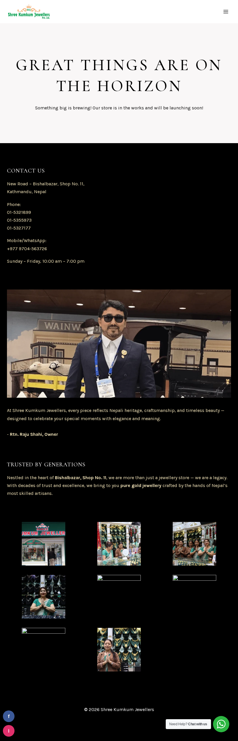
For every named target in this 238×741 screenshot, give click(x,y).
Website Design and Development (113, 726)
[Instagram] (64, 726)
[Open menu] (225, 11)
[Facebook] (43, 726)
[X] (54, 726)
